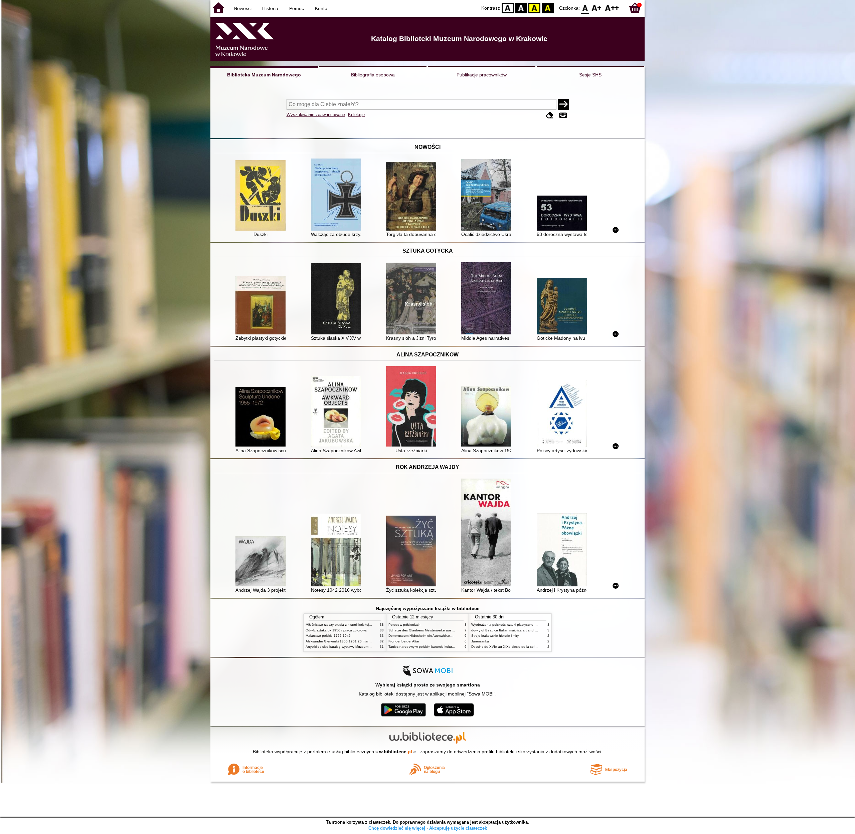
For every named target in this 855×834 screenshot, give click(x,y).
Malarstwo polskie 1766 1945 (328, 635)
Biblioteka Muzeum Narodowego (264, 74)
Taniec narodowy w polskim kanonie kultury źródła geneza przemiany (441, 646)
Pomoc (296, 8)
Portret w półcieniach (404, 624)
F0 (585, 7)
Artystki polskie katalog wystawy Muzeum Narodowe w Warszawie (356, 646)
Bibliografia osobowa (373, 74)
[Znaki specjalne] (563, 115)
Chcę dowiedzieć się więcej (396, 828)
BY (547, 7)
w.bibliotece (395, 751)
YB (534, 7)
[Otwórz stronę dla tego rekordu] (262, 196)
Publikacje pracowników (482, 74)
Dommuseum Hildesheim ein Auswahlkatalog (422, 635)
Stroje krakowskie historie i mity (495, 635)
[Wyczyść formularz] (549, 115)
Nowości (242, 8)
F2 (612, 7)
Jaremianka (480, 641)
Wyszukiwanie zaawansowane (316, 114)
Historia (270, 8)
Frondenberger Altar (403, 641)
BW (521, 7)
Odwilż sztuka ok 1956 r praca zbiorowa (336, 630)
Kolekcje (356, 114)
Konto (321, 8)
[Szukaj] (563, 104)
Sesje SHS (590, 74)
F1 (596, 7)
